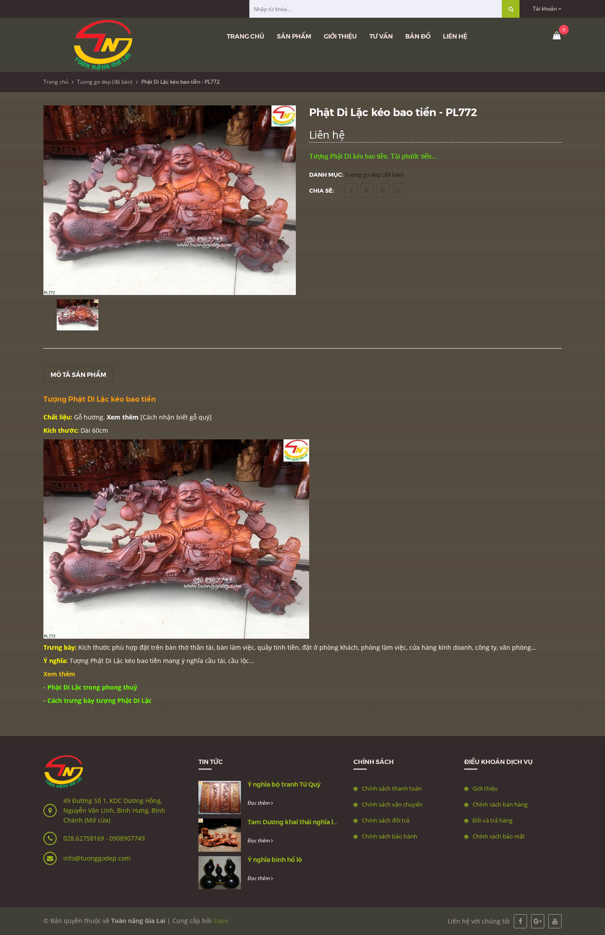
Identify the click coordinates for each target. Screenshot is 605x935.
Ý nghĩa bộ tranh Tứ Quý (284, 784)
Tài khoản (545, 8)
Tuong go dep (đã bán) (104, 81)
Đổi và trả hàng (492, 820)
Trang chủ (245, 35)
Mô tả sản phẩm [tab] (78, 374)
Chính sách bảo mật (499, 836)
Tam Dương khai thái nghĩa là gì (296, 821)
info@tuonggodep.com (97, 858)
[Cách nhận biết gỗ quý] (176, 417)
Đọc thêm (259, 803)
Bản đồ (417, 35)
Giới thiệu (340, 35)
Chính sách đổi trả (385, 820)
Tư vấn (381, 35)
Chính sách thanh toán (392, 788)
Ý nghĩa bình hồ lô (275, 859)
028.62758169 (84, 838)
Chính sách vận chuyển (392, 804)
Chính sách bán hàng (500, 804)
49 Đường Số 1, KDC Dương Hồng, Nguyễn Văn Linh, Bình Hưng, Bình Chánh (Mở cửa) (114, 810)
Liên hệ (455, 35)
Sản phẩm (294, 35)
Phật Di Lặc (106, 660)
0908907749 (127, 838)
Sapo (220, 920)
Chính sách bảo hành (389, 836)
